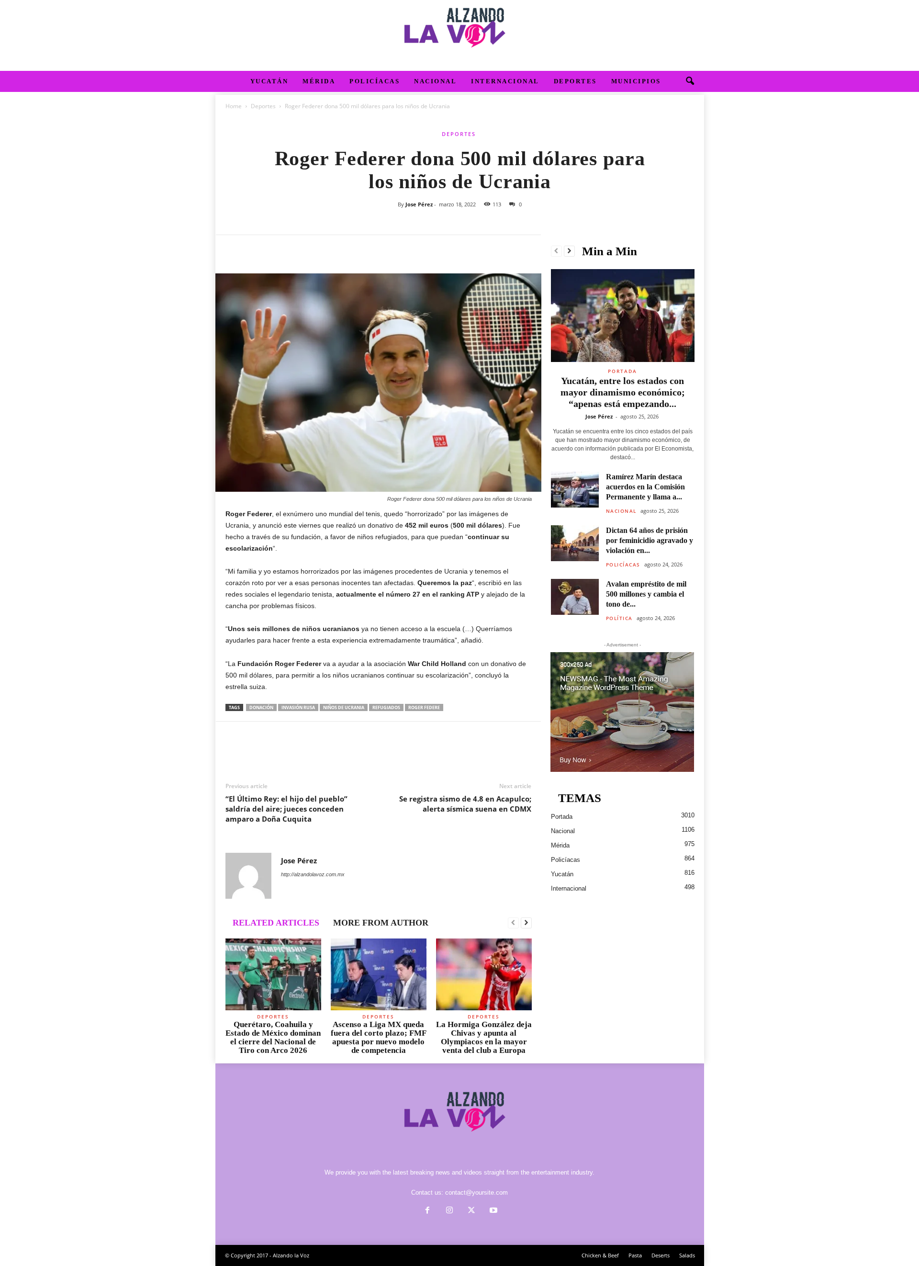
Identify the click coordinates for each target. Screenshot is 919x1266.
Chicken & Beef (600, 1255)
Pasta (635, 1255)
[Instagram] (449, 1211)
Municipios (636, 81)
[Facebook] (235, 249)
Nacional (435, 81)
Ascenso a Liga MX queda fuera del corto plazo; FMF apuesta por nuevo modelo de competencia (378, 1037)
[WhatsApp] (301, 249)
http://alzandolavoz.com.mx (313, 874)
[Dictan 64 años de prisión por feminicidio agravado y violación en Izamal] (575, 543)
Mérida (319, 81)
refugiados (386, 707)
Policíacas (374, 81)
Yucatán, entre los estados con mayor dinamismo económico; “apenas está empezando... (622, 392)
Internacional (505, 81)
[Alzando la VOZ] (459, 35)
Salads (687, 1255)
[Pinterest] (279, 249)
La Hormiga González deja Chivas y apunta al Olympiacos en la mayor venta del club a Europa (484, 1037)
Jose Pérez (419, 204)
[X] (257, 249)
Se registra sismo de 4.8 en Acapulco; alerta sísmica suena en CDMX (465, 804)
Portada (622, 371)
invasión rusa (298, 707)
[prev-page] (513, 923)
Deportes (575, 81)
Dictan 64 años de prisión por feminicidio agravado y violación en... (649, 540)
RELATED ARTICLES (276, 922)
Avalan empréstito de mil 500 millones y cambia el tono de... (646, 594)
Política (619, 618)
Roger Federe (424, 707)
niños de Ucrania (343, 707)
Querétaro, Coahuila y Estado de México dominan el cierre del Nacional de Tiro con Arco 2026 (273, 1037)
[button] (689, 81)
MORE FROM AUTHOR (380, 922)
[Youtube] (492, 1211)
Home (233, 106)
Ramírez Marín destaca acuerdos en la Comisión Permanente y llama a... (645, 487)
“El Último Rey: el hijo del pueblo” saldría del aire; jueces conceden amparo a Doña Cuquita (286, 809)
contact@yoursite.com (476, 1192)
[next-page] (526, 923)
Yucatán (269, 81)
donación (261, 707)
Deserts (660, 1255)
